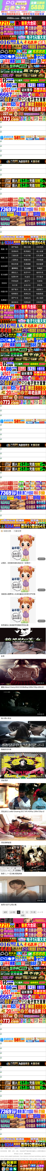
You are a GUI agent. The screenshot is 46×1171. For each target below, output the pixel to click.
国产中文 (14, 298)
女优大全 (27, 285)
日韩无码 (39, 302)
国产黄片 (14, 289)
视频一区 (4, 249)
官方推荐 (4, 275)
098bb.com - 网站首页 (19, 18)
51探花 (39, 281)
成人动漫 (39, 251)
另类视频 (39, 260)
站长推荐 (4, 266)
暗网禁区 (14, 294)
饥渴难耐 (27, 264)
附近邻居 (14, 264)
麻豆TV (27, 281)
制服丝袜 (27, 260)
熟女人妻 (27, 289)
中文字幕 (27, 255)
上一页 (12, 912)
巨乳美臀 (39, 255)
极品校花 (14, 302)
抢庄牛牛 (27, 272)
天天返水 (39, 277)
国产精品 (14, 247)
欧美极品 (27, 251)
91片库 (15, 285)
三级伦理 (14, 255)
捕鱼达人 (14, 272)
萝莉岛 (39, 285)
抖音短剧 (14, 281)
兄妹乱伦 (27, 298)
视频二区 (4, 258)
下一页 (33, 912)
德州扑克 (39, 272)
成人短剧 (39, 298)
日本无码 (39, 247)
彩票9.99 (14, 277)
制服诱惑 (39, 294)
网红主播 (27, 247)
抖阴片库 (4, 291)
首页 (5, 912)
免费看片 (4, 300)
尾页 (22, 915)
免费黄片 (39, 289)
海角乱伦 (27, 294)
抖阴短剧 (27, 302)
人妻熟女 (14, 260)
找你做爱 (39, 264)
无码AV (4, 283)
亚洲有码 (14, 251)
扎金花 (27, 277)
